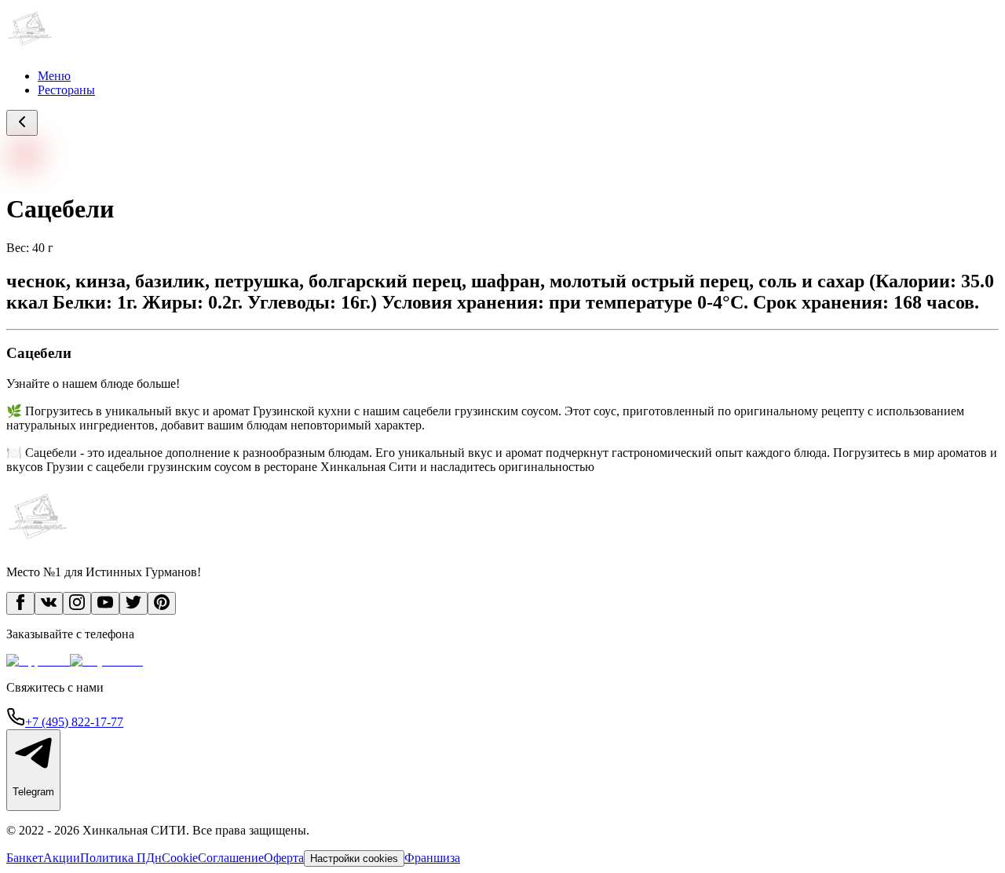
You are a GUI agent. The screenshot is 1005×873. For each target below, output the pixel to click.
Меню (54, 75)
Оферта (284, 857)
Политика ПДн (121, 857)
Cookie (180, 857)
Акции (61, 857)
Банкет (24, 857)
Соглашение (231, 857)
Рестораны (66, 90)
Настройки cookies (354, 858)
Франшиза (432, 857)
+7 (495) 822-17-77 (74, 722)
